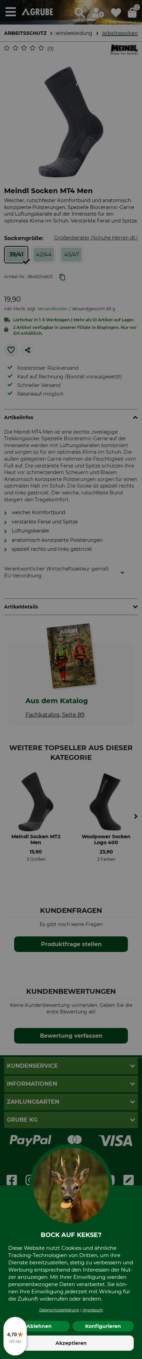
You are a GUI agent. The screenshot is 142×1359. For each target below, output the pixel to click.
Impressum (93, 1310)
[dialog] (71, 679)
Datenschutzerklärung (59, 1310)
